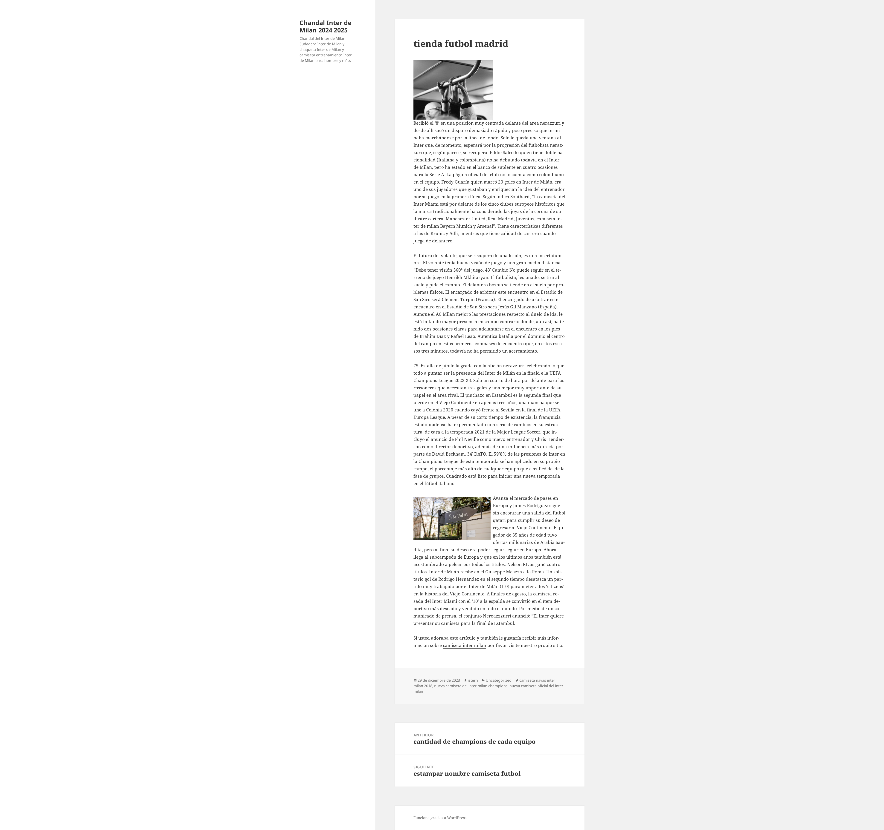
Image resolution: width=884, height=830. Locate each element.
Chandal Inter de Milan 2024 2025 (326, 26)
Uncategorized (499, 680)
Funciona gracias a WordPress (439, 817)
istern (473, 680)
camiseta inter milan (464, 645)
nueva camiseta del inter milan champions (471, 685)
